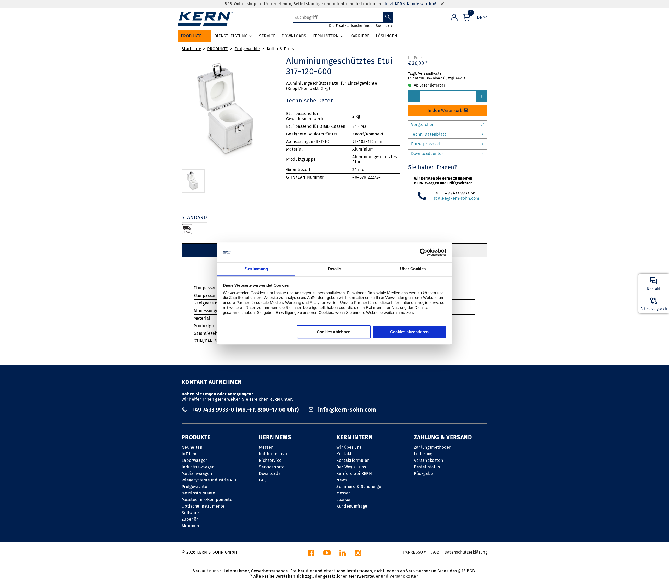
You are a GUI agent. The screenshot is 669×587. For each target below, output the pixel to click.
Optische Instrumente (203, 506)
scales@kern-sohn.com (456, 198)
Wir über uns (348, 447)
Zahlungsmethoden (433, 447)
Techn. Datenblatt (428, 134)
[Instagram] (358, 554)
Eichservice (270, 460)
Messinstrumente (198, 493)
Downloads (269, 473)
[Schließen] (442, 4)
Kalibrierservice (275, 453)
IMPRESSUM (414, 552)
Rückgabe (423, 473)
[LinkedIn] (342, 554)
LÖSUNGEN (386, 35)
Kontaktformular (352, 460)
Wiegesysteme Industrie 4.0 (209, 479)
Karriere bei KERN (354, 473)
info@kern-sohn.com (346, 409)
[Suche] (388, 17)
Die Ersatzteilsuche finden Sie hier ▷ (361, 26)
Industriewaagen (198, 466)
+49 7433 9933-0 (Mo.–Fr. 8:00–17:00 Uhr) (245, 409)
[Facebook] (311, 554)
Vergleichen (423, 124)
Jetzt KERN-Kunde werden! (410, 3)
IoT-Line (190, 453)
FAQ (262, 479)
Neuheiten (192, 447)
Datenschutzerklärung (466, 552)
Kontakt (343, 453)
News (341, 479)
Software (190, 512)
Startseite (191, 48)
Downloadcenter (427, 153)
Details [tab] (334, 269)
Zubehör (190, 519)
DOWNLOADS (294, 35)
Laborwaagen (195, 460)
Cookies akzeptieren (409, 332)
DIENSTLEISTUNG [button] (230, 35)
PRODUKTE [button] (191, 35)
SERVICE (267, 35)
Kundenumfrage (351, 506)
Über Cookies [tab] (413, 269)
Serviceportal (272, 466)
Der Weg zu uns (351, 466)
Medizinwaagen (197, 473)
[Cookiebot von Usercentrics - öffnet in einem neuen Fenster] (423, 252)
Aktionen (190, 525)
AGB (435, 552)
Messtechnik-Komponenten (208, 499)
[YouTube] (327, 554)
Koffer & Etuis (280, 48)
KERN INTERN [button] (326, 35)
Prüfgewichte (247, 48)
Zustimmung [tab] (256, 269)
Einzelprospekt (426, 143)
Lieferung (423, 453)
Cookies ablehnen (334, 332)
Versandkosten (428, 460)
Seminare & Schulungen (360, 486)
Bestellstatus (427, 466)
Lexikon (343, 499)
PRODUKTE (217, 48)
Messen (266, 447)
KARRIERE (360, 35)
